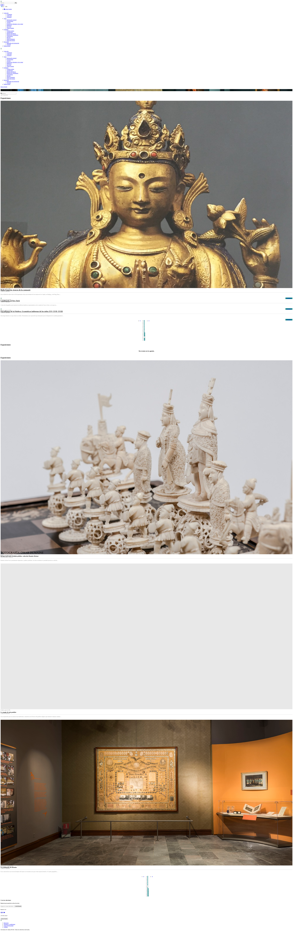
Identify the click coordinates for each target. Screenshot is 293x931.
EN (6, 6)
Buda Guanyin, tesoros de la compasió (15, 290)
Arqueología (10, 36)
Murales (9, 37)
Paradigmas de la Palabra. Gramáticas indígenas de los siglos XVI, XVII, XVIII (32, 311)
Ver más (289, 298)
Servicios (9, 26)
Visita (5, 18)
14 (144, 338)
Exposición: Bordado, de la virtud (15, 24)
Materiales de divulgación (13, 43)
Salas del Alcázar (11, 40)
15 (144, 340)
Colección (6, 13)
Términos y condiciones (9, 924)
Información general (11, 20)
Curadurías (9, 14)
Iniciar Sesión (8, 9)
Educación (6, 42)
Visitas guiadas (10, 28)
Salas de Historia (11, 39)
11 (144, 334)
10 (144, 333)
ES (3, 6)
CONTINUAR (18, 906)
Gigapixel (9, 17)
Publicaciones (7, 46)
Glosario (9, 44)
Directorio (6, 923)
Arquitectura (10, 32)
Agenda (9, 22)
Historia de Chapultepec (12, 35)
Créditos (6, 927)
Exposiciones (10, 21)
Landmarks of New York (10, 301)
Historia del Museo (11, 33)
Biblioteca (9, 25)
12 (144, 336)
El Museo (6, 29)
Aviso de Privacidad (8, 925)
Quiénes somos (10, 31)
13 (144, 337)
